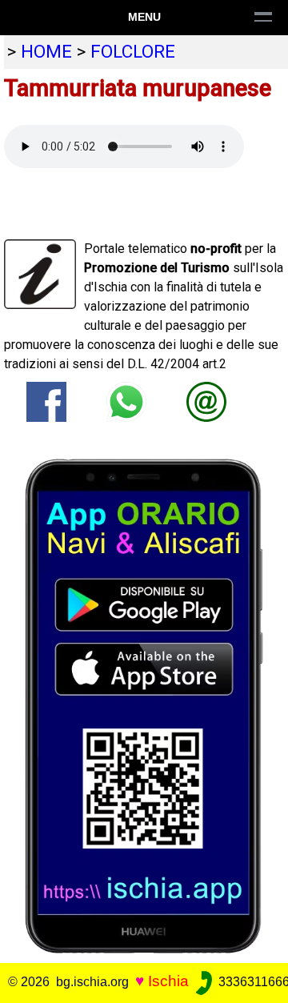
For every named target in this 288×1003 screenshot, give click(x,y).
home (46, 51)
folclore (132, 51)
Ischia (168, 981)
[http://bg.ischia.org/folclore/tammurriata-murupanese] (206, 400)
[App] (144, 704)
